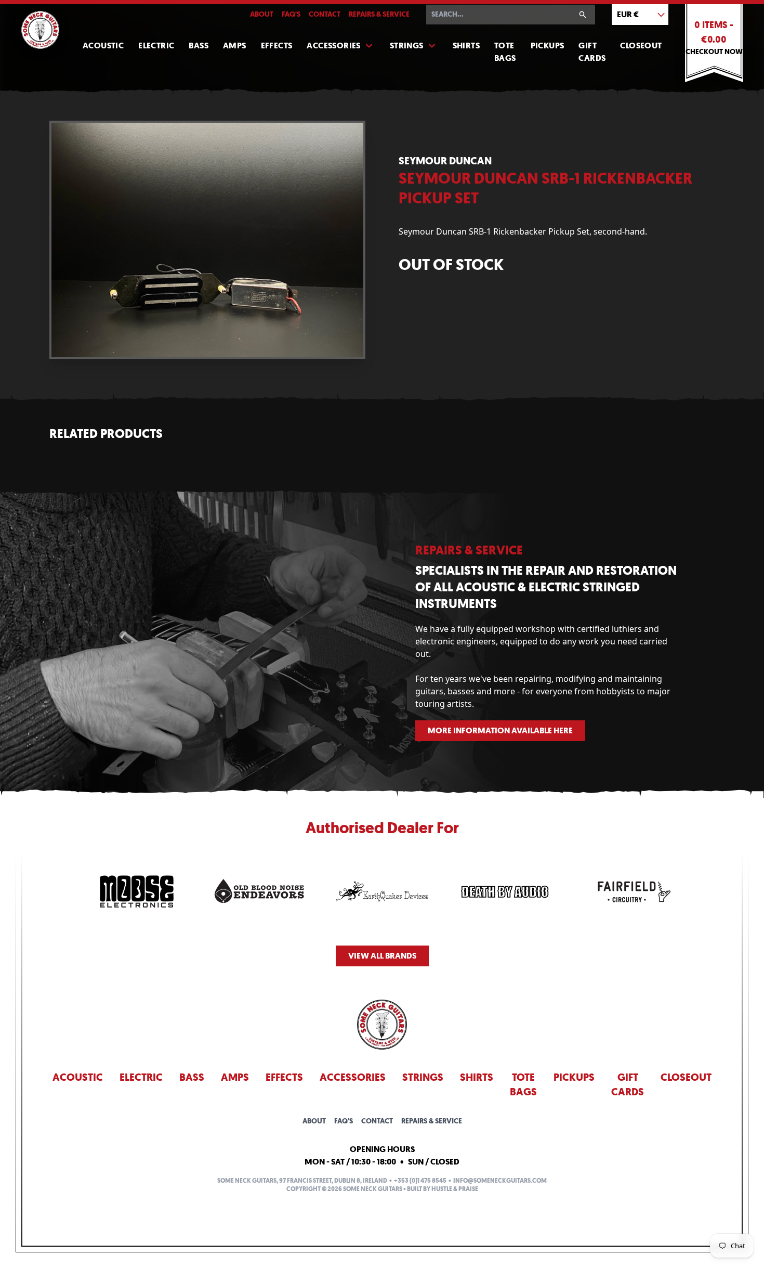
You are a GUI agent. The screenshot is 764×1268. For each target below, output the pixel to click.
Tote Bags (505, 51)
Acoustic (103, 45)
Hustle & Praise (454, 1189)
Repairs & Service (379, 14)
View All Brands (382, 955)
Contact (324, 14)
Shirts (466, 45)
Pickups (547, 45)
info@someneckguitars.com (500, 1180)
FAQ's (291, 14)
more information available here (500, 730)
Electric (156, 45)
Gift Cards (591, 51)
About (261, 14)
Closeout (641, 45)
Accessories (333, 45)
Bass (198, 45)
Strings (407, 45)
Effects (277, 45)
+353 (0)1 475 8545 (420, 1180)
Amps (234, 45)
